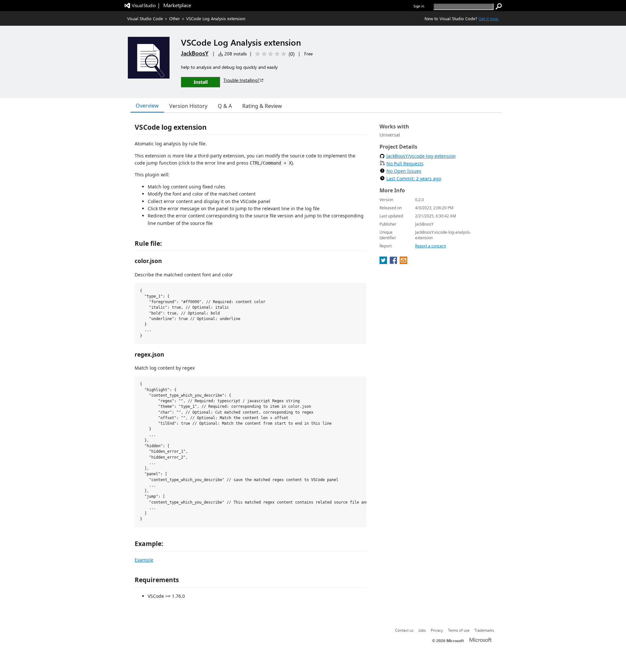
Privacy (437, 630)
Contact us (404, 630)
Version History (188, 106)
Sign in (418, 6)
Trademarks (484, 630)
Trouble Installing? (241, 80)
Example (144, 560)
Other (174, 18)
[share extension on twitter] (384, 262)
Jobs (422, 630)
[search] (499, 6)
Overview (147, 105)
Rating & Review (262, 106)
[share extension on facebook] (394, 262)
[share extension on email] (403, 262)
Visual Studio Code (145, 18)
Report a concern (430, 246)
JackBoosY (194, 53)
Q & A (225, 106)
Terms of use (459, 630)
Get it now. (489, 18)
